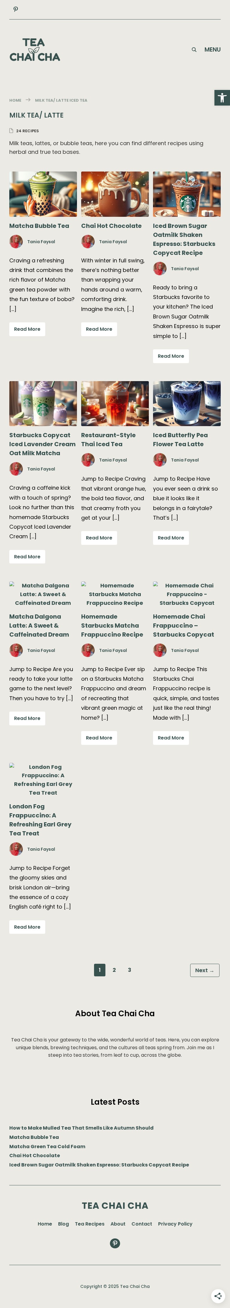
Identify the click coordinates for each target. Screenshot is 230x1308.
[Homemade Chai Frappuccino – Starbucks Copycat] (187, 585)
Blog (63, 1223)
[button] (222, 98)
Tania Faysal (41, 242)
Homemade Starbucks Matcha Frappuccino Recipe (112, 625)
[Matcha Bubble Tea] (43, 175)
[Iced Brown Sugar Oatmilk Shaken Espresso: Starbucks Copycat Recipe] (187, 175)
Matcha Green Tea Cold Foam (47, 1146)
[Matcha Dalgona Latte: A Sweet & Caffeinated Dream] (43, 585)
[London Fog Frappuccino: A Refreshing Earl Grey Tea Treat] (43, 767)
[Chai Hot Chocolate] (115, 175)
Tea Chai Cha (115, 1205)
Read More (27, 329)
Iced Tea (78, 100)
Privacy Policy (175, 1223)
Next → (204, 970)
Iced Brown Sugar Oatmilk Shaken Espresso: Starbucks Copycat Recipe (99, 1164)
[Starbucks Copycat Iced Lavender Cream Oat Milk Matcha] (43, 385)
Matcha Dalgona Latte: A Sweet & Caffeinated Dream (39, 625)
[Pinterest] (15, 9)
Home (15, 100)
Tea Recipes (90, 1223)
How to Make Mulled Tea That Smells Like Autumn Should (81, 1127)
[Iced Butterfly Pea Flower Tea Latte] (187, 385)
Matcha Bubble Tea (39, 226)
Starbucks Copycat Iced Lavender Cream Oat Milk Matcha (42, 444)
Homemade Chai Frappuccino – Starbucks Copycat (183, 625)
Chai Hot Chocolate (111, 226)
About (118, 1223)
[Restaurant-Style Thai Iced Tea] (115, 385)
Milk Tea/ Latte (52, 100)
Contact (141, 1223)
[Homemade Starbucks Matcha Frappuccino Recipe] (115, 585)
